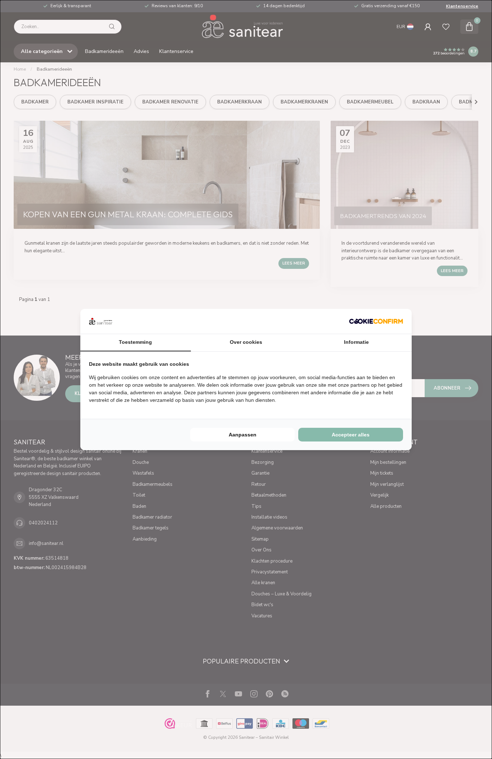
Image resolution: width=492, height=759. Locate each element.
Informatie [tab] (356, 342)
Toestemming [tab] (135, 342)
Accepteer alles (351, 435)
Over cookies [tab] (246, 342)
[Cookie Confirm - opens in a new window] (376, 321)
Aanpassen (242, 435)
